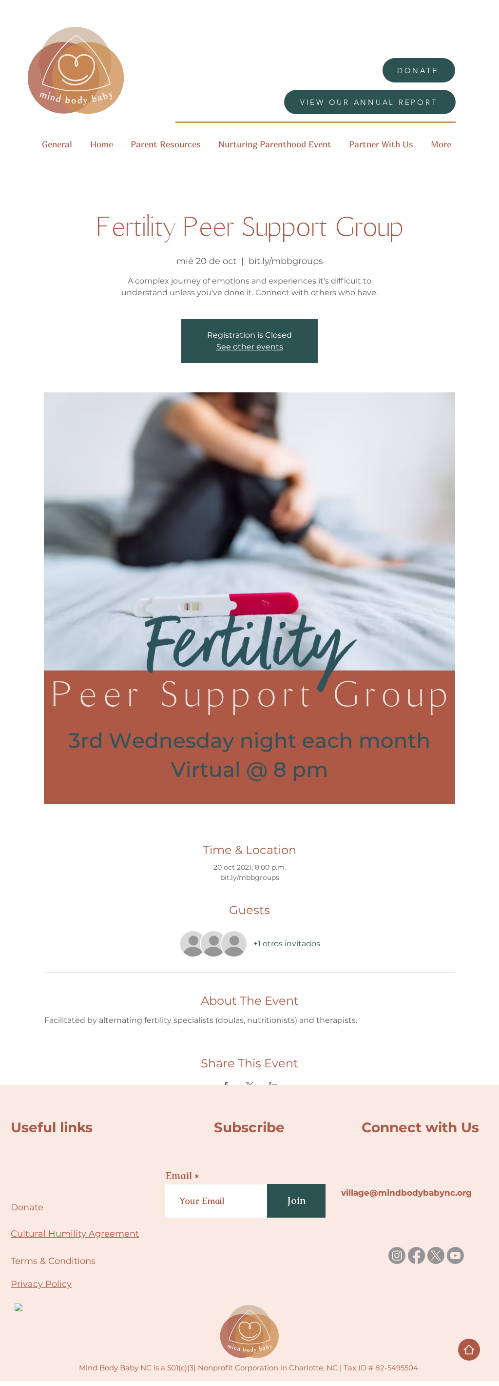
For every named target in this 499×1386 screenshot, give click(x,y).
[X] (435, 1255)
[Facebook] (416, 1255)
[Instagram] (396, 1255)
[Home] (469, 1350)
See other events (249, 346)
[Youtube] (455, 1255)
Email (179, 1176)
